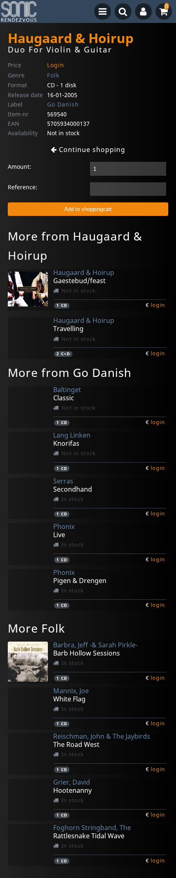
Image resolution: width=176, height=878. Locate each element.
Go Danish (63, 104)
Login (55, 65)
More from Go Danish (69, 372)
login (158, 305)
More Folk (36, 628)
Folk (53, 75)
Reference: (22, 187)
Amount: (19, 166)
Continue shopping (91, 149)
